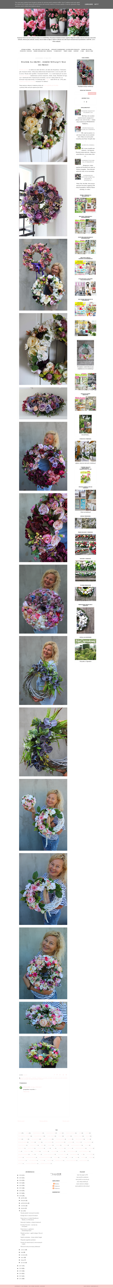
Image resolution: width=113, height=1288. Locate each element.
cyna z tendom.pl (88, 1142)
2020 (20, 1190)
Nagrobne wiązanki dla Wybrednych (88, 161)
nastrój (42, 1160)
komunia (70, 1139)
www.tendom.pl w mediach (24, 1136)
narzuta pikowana (71, 1151)
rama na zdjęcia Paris (71, 1160)
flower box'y (58, 51)
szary (70, 1157)
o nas (82, 51)
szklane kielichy (35, 1139)
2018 (20, 1195)
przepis (19, 1139)
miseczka (70, 1148)
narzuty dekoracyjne (84, 1151)
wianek (46, 1078)
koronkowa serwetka (31, 1157)
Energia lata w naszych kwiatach (29, 1215)
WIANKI (55, 85)
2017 (20, 1265)
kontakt (76, 51)
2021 (20, 1188)
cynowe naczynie (33, 1145)
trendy (39, 1142)
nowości (60, 1136)
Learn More (89, 4)
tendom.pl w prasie (47, 1139)
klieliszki (20, 1157)
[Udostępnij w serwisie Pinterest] (66, 1075)
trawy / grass (68, 51)
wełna (39, 1154)
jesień (80, 1133)
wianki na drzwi (29, 1079)
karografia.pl (94, 1286)
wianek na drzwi (53, 1078)
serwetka (20, 1163)
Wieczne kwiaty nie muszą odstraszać (30, 1246)
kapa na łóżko (89, 1154)
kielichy (88, 1136)
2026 (20, 1175)
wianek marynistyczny (49, 1154)
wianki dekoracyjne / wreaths (43, 51)
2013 (20, 1276)
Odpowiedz (26, 1091)
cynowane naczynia (60, 1139)
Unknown (57, 1186)
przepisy (32, 1142)
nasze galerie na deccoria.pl (82, 1186)
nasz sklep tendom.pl (82, 1181)
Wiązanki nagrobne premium (28, 1240)
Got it (96, 4)
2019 (20, 1193)
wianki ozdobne (39, 1079)
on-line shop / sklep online (41, 49)
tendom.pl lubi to (78, 1136)
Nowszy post (21, 1121)
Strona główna (26, 49)
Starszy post (66, 1121)
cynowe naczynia (22, 1145)
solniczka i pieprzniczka (31, 1163)
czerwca (23, 1249)
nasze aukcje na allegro (82, 1184)
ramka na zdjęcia (83, 1160)
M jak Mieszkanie (33, 1160)
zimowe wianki (31, 1148)
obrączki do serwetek (23, 1154)
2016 (20, 1268)
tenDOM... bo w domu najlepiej (32, 1286)
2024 (20, 1180)
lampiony (68, 1136)
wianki (47, 79)
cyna (26, 1139)
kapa (82, 1154)
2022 (20, 1185)
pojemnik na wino (59, 1160)
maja (22, 1252)
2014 (20, 1273)
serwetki (56, 1157)
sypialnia (91, 1148)
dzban (88, 1139)
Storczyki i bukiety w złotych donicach (31, 1222)
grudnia (23, 1198)
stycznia (23, 1262)
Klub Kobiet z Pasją (62, 1154)
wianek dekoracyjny (37, 1133)
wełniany (83, 1157)
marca (22, 1257)
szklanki (87, 1145)
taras (33, 1154)
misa (54, 1148)
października (24, 1203)
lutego (22, 1260)
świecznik (78, 1142)
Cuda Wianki (54, 1151)
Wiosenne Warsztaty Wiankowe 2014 (88, 111)
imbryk (42, 1145)
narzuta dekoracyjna (80, 1148)
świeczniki (37, 1151)
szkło (19, 1151)
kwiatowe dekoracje (24, 75)
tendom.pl (40, 1078)
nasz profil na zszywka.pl (82, 1179)
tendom (34, 1078)
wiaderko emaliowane (45, 1163)
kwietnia (23, 1255)
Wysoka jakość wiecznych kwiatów (30, 1213)
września (23, 1205)
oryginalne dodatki (22, 1142)
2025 (20, 1178)
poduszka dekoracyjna (76, 1145)
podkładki (49, 1160)
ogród (60, 1133)
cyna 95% (62, 1151)
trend (76, 1157)
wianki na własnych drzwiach (27, 81)
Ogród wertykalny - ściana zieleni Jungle (31, 1237)
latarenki (58, 1145)
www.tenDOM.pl (48, 85)
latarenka (49, 1145)
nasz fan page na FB (82, 1175)
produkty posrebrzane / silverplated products (65, 49)
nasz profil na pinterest (82, 1177)
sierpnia (23, 1208)
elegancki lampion (59, 1142)
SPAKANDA (26, 1087)
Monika (57, 1184)
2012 (20, 1278)
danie (48, 1148)
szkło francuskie (79, 1139)
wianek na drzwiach (70, 1133)
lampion (87, 1133)
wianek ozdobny (63, 1078)
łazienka (91, 1157)
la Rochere (70, 1142)
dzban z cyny (21, 1148)
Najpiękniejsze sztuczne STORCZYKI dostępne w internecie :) (88, 178)
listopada (23, 1200)
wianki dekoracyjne (50, 1133)
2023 (20, 1183)
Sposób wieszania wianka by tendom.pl (88, 128)
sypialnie (63, 1157)
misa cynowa (61, 1148)
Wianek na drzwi (24, 69)
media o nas (89, 51)
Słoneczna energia (88, 145)
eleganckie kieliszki (38, 1136)
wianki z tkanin (27, 1151)
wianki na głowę (87, 49)
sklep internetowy (26, 1078)
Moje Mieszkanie (74, 1154)
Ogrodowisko (41, 1148)
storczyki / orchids (26, 51)
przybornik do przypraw (45, 1157)
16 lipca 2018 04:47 (36, 1087)
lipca (22, 1210)
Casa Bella (45, 1151)
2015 (20, 1271)
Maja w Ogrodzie (48, 1142)
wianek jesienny (50, 1136)
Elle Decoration (22, 1160)
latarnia (66, 1145)
